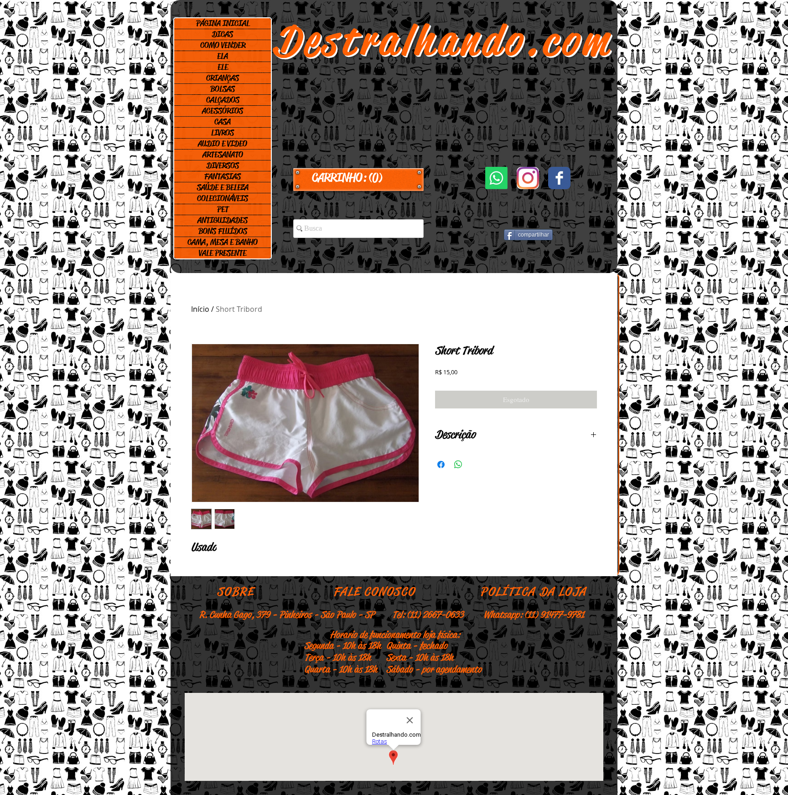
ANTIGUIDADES (222, 220)
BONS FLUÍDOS (222, 231)
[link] (358, 177)
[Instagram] (528, 178)
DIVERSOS (223, 165)
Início (200, 309)
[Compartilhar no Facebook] (440, 464)
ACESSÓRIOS (222, 111)
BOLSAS (222, 89)
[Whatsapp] (496, 178)
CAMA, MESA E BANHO (222, 242)
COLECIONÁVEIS (222, 198)
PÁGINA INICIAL (222, 23)
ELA (222, 56)
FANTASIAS (222, 176)
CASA (222, 122)
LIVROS (222, 133)
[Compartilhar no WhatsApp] (458, 464)
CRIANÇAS (222, 78)
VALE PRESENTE (222, 253)
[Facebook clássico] (559, 178)
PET (222, 209)
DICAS (222, 34)
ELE (223, 67)
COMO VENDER (222, 45)
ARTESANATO (222, 155)
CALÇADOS (222, 100)
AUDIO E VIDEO (222, 144)
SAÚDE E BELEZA (223, 187)
